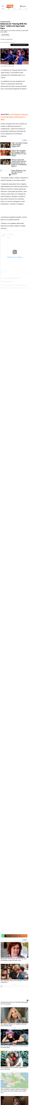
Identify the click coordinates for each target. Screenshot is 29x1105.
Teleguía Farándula (5, 21)
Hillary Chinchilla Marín (7, 39)
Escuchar (6, 34)
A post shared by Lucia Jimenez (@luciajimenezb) (14, 285)
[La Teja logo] (9, 6)
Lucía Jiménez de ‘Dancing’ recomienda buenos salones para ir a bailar (14, 117)
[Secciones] (3, 6)
